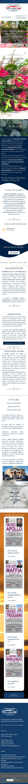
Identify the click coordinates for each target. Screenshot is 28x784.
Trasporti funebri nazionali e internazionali (13, 757)
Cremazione (4, 764)
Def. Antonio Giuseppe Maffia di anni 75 (13, 594)
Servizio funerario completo (8, 755)
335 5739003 (8, 17)
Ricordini (3, 760)
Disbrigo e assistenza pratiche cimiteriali (12, 768)
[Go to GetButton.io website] (3, 782)
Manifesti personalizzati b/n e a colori (11, 758)
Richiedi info (21, 17)
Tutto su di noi (14, 190)
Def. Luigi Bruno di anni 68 (13, 682)
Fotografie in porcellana (7, 766)
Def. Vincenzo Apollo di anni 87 (13, 551)
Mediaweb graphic (16, 779)
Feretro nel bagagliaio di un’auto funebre (12, 762)
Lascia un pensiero (11, 556)
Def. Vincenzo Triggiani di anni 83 (13, 639)
